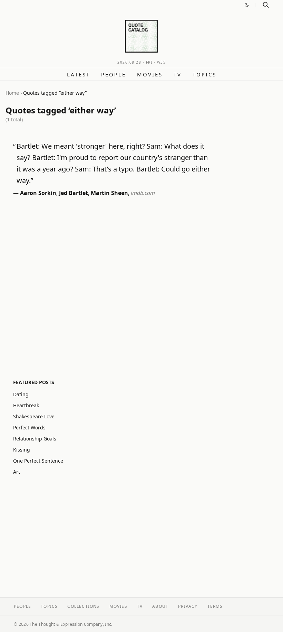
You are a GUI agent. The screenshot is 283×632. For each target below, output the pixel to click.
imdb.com (143, 193)
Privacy (187, 606)
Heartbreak (26, 405)
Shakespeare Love (34, 416)
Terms (215, 606)
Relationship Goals (34, 438)
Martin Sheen (109, 193)
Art (16, 471)
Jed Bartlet (73, 193)
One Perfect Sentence (38, 460)
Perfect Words (29, 427)
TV (178, 74)
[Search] (265, 4)
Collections (83, 606)
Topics (204, 74)
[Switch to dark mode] (247, 5)
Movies (150, 74)
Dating (21, 394)
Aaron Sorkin (38, 193)
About (160, 606)
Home (12, 93)
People (113, 74)
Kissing (21, 449)
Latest (78, 74)
